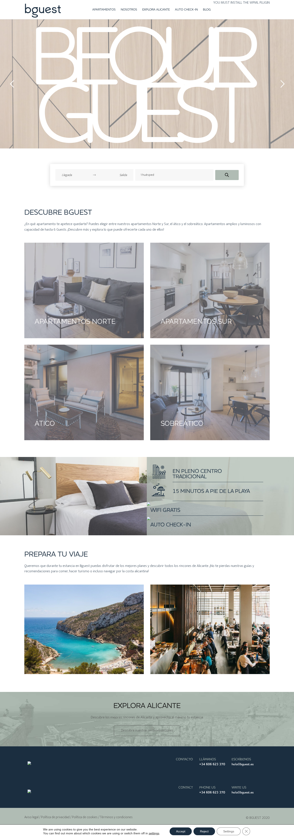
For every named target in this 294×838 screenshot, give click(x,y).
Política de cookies (84, 817)
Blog (207, 10)
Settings (228, 831)
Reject (204, 831)
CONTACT (185, 787)
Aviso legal (31, 817)
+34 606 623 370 (212, 764)
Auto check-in (186, 10)
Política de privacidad (55, 817)
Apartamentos (104, 10)
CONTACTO (184, 759)
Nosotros (129, 10)
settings (154, 833)
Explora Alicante (156, 10)
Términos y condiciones (116, 817)
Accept (180, 831)
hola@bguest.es (243, 764)
